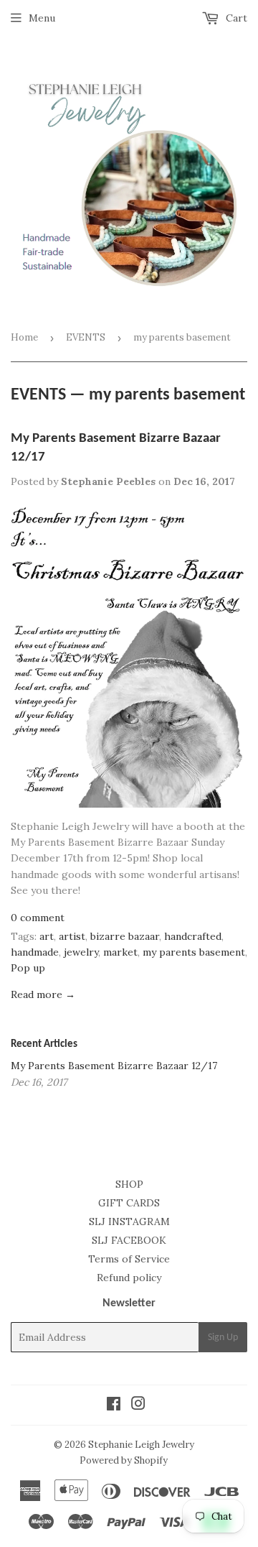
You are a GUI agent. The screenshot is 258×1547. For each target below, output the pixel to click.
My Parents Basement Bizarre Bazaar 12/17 (114, 1065)
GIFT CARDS (129, 1202)
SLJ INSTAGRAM (129, 1221)
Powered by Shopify (124, 1460)
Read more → (43, 994)
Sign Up (223, 1337)
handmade (35, 952)
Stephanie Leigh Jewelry (141, 1445)
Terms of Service (129, 1258)
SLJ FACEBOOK (129, 1240)
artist (72, 936)
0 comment (37, 917)
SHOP (129, 1184)
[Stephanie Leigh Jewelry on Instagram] (138, 1405)
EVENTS (85, 337)
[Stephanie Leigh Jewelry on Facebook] (113, 1405)
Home (24, 337)
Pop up (28, 967)
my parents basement (194, 952)
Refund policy (129, 1277)
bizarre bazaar (124, 936)
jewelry (81, 952)
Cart (235, 17)
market (120, 952)
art (46, 936)
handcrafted (192, 936)
